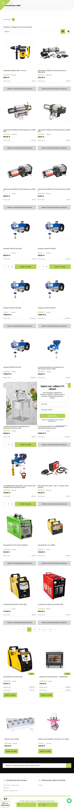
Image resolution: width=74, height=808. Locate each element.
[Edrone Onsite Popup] (37, 404)
